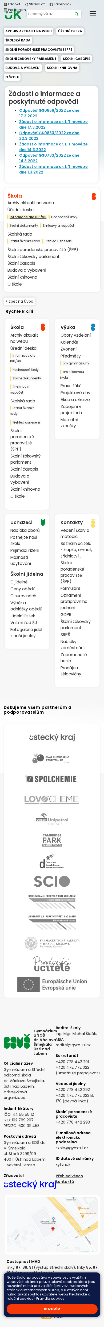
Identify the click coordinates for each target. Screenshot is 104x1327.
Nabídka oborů (25, 530)
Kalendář (69, 342)
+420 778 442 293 (73, 1122)
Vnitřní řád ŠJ (23, 622)
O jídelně (19, 582)
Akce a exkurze (75, 399)
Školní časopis (76, 58)
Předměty (71, 356)
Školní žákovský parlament (31, 58)
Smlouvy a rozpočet (58, 226)
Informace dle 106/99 (28, 217)
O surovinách (23, 596)
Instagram (16, 9)
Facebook (62, 4)
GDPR (66, 614)
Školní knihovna (62, 68)
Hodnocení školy (64, 217)
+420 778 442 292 (73, 1089)
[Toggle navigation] (92, 13)
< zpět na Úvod (19, 301)
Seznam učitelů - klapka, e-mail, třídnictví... (76, 550)
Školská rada (17, 40)
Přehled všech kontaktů (69, 1178)
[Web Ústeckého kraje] (30, 1183)
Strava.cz (36, 4)
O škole (12, 77)
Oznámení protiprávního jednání (74, 601)
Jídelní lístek (22, 616)
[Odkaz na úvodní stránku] (13, 14)
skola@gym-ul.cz (72, 1148)
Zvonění (69, 349)
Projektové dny (75, 392)
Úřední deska (70, 31)
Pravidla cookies (50, 1298)
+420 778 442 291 (72, 1061)
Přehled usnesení (58, 241)
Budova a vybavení (23, 68)
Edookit (13, 4)
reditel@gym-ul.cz (73, 1045)
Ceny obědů (22, 589)
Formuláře (71, 588)
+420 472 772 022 (72, 1067)
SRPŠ (65, 634)
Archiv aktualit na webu (28, 31)
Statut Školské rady (25, 241)
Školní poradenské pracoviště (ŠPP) (38, 49)
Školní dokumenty (24, 226)
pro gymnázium (76, 363)
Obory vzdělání (76, 335)
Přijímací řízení (24, 550)
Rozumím (52, 1309)
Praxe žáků (71, 386)
